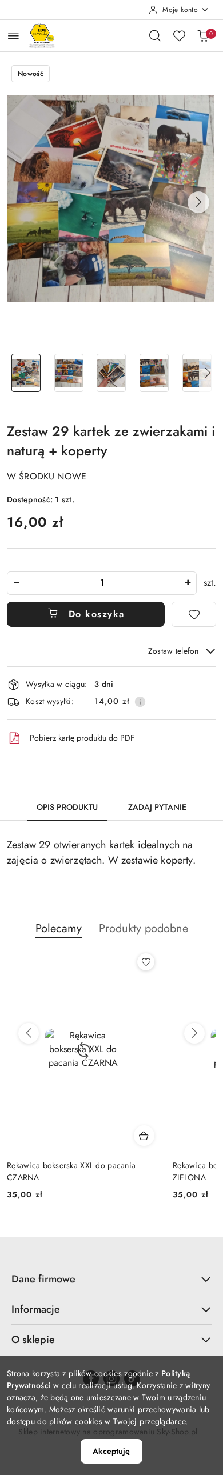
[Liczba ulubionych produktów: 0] (179, 35)
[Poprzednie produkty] (28, 1033)
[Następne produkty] (194, 1033)
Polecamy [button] (58, 928)
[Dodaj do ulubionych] (194, 614)
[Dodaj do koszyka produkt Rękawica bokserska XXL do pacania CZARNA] (144, 1135)
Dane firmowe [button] (43, 1279)
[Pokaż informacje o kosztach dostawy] (140, 701)
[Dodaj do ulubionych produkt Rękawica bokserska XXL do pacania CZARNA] (145, 961)
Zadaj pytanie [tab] (157, 807)
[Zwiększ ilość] (187, 583)
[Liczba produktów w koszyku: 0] (203, 35)
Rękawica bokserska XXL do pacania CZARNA (71, 1171)
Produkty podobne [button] (143, 928)
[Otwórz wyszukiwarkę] (155, 35)
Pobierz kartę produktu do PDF (82, 738)
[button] (198, 202)
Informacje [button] (35, 1309)
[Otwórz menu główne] (13, 35)
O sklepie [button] (33, 1339)
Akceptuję (111, 1451)
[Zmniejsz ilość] (16, 583)
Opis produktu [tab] (67, 807)
